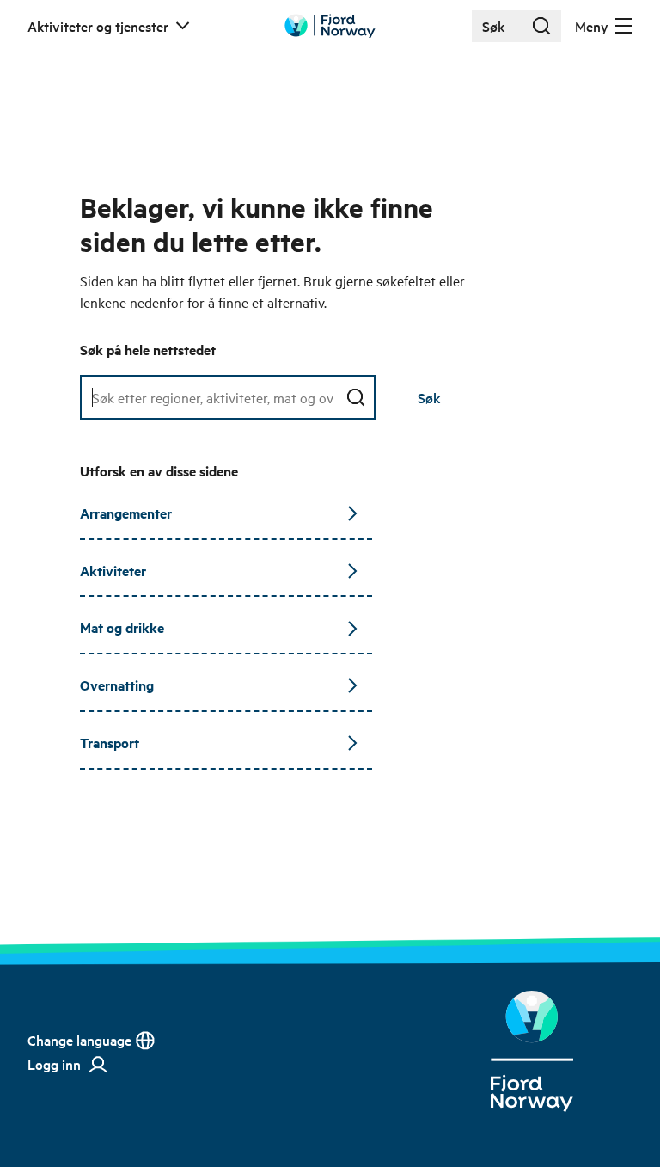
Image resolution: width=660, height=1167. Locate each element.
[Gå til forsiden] (330, 26)
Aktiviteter (113, 570)
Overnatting (117, 685)
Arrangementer (126, 513)
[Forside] (531, 1051)
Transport (109, 742)
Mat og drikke (122, 627)
